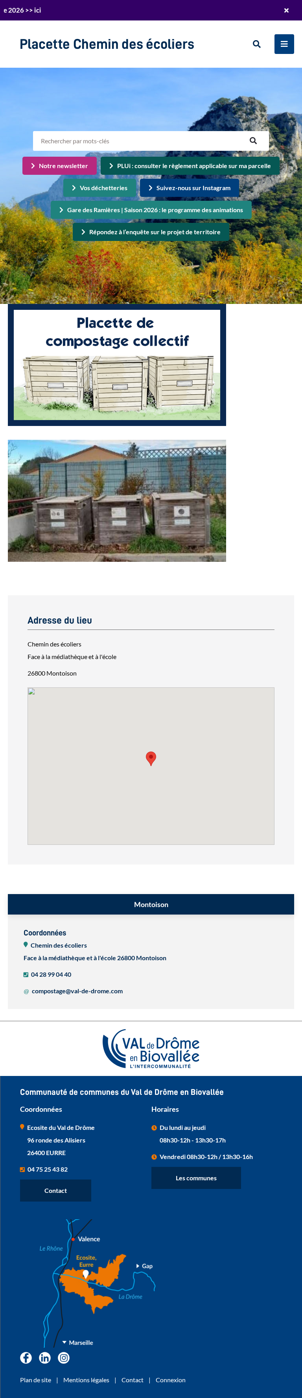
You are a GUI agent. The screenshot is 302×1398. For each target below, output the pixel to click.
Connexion (171, 1379)
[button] (151, 758)
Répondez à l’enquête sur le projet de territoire (155, 231)
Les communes (196, 1177)
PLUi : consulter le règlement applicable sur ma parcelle (194, 165)
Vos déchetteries (103, 187)
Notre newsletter (63, 165)
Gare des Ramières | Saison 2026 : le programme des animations (155, 209)
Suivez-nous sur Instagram (193, 187)
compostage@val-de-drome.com (77, 990)
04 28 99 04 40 (51, 974)
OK (253, 141)
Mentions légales (86, 1379)
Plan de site (35, 1379)
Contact (55, 1190)
